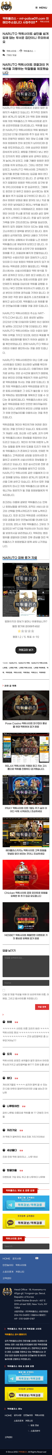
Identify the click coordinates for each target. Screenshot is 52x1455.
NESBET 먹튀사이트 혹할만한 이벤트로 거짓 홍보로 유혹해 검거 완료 (26, 937)
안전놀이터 (8, 1265)
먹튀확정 (42, 673)
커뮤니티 (20, 1272)
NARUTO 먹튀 (24, 663)
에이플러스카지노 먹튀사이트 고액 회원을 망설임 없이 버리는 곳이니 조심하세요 (26, 852)
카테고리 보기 (26, 650)
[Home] (36, 22)
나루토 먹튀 (13, 668)
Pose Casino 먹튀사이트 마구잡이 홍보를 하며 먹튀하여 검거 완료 (26, 725)
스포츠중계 (8, 1272)
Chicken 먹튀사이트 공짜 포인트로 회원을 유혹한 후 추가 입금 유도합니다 (26, 894)
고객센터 (7, 1278)
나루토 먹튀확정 (39, 668)
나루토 (5, 668)
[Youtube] (36, 1258)
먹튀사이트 (44, 22)
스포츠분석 (35, 1431)
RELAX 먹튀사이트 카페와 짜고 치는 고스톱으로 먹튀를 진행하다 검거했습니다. (26, 767)
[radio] (19, 631)
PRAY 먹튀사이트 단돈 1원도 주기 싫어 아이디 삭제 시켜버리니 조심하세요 (26, 810)
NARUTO (13, 663)
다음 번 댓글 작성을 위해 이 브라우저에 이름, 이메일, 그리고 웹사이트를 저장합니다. (26, 996)
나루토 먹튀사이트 (25, 668)
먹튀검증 (9, 673)
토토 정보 (35, 1425)
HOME (6, 1258)
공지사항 (16, 1258)
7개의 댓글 (11, 55)
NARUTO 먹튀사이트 (39, 663)
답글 (16, 1022)
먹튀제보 (26, 673)
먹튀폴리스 (28, 51)
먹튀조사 (34, 673)
